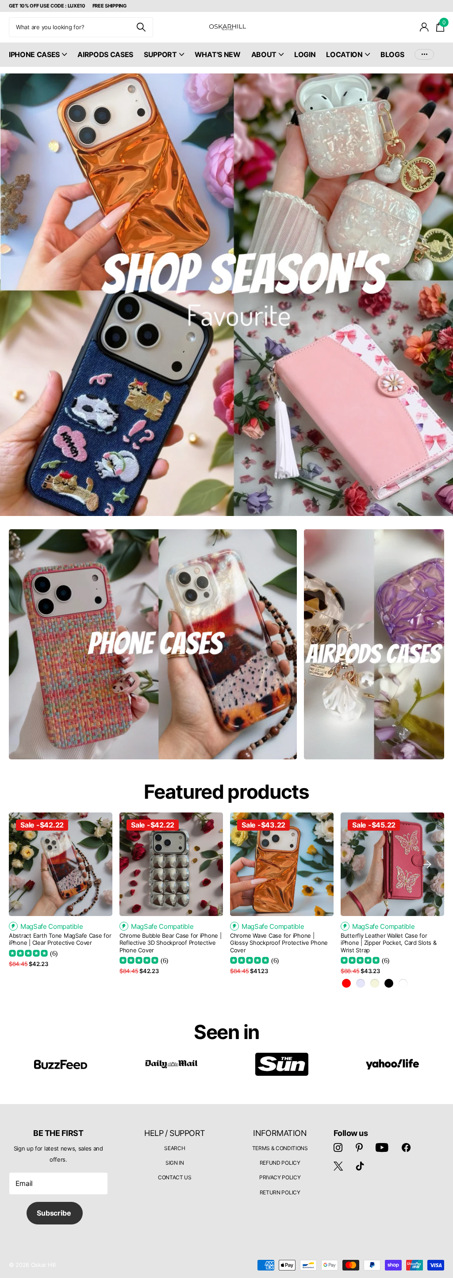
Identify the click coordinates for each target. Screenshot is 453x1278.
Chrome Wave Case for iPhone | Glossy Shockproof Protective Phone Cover (279, 943)
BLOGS (392, 54)
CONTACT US (175, 1177)
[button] (427, 864)
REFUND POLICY (280, 1162)
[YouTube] (382, 1147)
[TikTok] (360, 1166)
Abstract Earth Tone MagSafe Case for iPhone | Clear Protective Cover (60, 939)
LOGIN (304, 54)
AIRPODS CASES (105, 54)
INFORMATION (280, 1133)
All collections (38, 59)
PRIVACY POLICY (280, 1177)
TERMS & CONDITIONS (280, 1148)
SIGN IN (174, 1162)
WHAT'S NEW (218, 54)
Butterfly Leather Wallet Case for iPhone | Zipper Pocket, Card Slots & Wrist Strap (389, 943)
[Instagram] (338, 1147)
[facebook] (406, 1147)
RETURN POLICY (280, 1192)
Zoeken (141, 27)
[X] (338, 1166)
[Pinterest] (359, 1147)
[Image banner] (226, 294)
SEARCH (174, 1148)
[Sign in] (424, 27)
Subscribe (55, 1213)
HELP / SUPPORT (174, 1133)
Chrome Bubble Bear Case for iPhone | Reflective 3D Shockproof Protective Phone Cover (170, 943)
